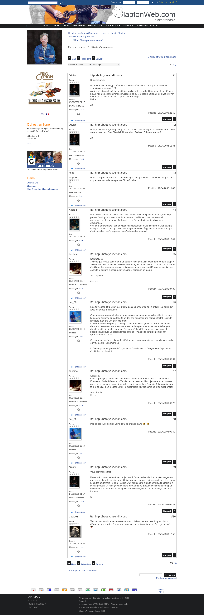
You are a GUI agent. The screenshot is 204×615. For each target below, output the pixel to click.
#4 (174, 209)
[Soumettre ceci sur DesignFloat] (126, 589)
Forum (55, 26)
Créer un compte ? (168, 2)
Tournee (66, 26)
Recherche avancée (166, 578)
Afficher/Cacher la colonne (27, 26)
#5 (174, 254)
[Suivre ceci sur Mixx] (111, 589)
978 (81, 288)
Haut (73, 564)
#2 (174, 124)
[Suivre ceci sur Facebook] (134, 589)
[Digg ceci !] (56, 589)
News (46, 26)
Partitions (142, 26)
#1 (174, 75)
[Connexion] (153, 2)
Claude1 (73, 516)
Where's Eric (32, 183)
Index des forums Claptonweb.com (88, 33)
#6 (174, 302)
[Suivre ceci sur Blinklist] (41, 589)
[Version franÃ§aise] (47, 116)
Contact (155, 26)
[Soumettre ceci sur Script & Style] (33, 589)
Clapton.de (31, 186)
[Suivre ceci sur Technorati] (103, 589)
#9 (174, 466)
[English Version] (42, 116)
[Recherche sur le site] (62, 3)
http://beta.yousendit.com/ (88, 40)
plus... (29, 143)
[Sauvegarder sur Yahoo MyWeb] (80, 589)
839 (81, 240)
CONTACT (32, 601)
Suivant (99, 59)
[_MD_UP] (174, 120)
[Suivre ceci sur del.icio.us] (49, 589)
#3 (174, 172)
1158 (81, 109)
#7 (174, 370)
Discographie (95, 26)
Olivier (72, 75)
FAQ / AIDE (33, 607)
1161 (81, 547)
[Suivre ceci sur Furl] (64, 589)
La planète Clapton (116, 33)
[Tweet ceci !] (95, 589)
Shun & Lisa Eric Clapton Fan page (42, 189)
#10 (173, 516)
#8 (174, 418)
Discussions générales (83, 36)
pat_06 (72, 302)
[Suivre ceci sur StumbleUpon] (87, 589)
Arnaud (73, 210)
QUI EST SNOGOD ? (37, 604)
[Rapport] (167, 120)
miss (71, 172)
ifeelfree (73, 254)
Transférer (79, 120)
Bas (74, 59)
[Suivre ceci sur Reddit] (72, 589)
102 (81, 336)
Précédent (86, 59)
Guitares (128, 26)
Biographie (79, 26)
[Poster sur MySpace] (118, 589)
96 (80, 196)
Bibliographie (113, 26)
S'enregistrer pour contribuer (162, 57)
